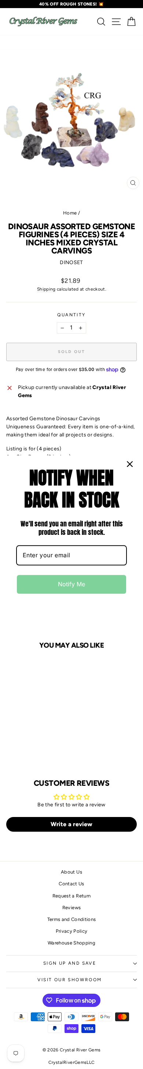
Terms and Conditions (71, 919)
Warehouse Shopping (71, 943)
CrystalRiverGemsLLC (71, 1062)
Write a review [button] (72, 824)
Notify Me (71, 584)
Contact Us (71, 883)
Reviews (71, 907)
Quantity (71, 314)
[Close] (130, 464)
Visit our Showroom (69, 979)
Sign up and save (69, 963)
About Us (71, 872)
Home (70, 213)
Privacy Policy (72, 931)
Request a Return (71, 896)
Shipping (46, 289)
